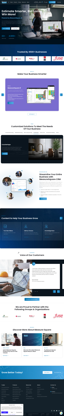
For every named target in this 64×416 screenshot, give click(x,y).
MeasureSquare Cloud (17, 394)
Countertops (3, 391)
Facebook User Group (30, 398)
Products (15, 2)
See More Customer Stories (31, 299)
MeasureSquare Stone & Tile (18, 391)
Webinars (27, 387)
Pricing (19, 2)
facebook (52, 411)
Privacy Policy (13, 414)
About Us (38, 387)
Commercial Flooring (5, 387)
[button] (2, 94)
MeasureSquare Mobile (17, 389)
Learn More (42, 198)
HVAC (2, 398)
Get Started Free (57, 372)
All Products (31, 114)
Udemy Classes (29, 391)
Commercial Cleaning (5, 394)
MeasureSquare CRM (16, 392)
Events (38, 392)
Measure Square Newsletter (42, 396)
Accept (5, 412)
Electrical (3, 400)
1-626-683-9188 (36, 2)
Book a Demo (52, 2)
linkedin (59, 411)
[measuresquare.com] (4, 2)
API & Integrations (16, 398)
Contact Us (36, 1)
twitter (54, 411)
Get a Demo (47, 372)
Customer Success (40, 389)
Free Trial (15, 28)
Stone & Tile (3, 392)
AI (8, 2)
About (28, 2)
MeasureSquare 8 (16, 387)
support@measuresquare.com (57, 393)
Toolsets (14, 400)
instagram (62, 411)
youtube (57, 411)
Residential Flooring (4, 389)
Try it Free (59, 2)
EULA (53, 413)
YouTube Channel (29, 389)
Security (2, 402)
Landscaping (3, 396)
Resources (24, 2)
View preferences (19, 412)
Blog (27, 394)
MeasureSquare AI (16, 396)
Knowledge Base (29, 392)
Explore (10, 102)
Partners (38, 391)
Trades (11, 2)
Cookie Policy (9, 414)
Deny (12, 412)
